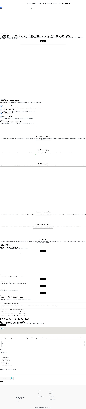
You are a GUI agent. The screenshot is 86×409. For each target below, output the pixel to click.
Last (2, 346)
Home (63, 3)
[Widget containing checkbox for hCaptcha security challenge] (7, 378)
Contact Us (55, 3)
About (43, 3)
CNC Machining (49, 3)
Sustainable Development (7, 365)
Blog (45, 3)
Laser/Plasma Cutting (43, 225)
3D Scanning (39, 3)
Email (1, 349)
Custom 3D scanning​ (43, 212)
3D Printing (34, 3)
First (2, 343)
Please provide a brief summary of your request (8, 369)
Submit (1, 381)
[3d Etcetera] (19, 3)
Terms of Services (41, 396)
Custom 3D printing (43, 136)
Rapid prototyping (43, 150)
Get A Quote (68, 3)
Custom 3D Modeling (6, 359)
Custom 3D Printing (6, 363)
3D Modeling (29, 3)
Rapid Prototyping (52, 399)
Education (59, 3)
